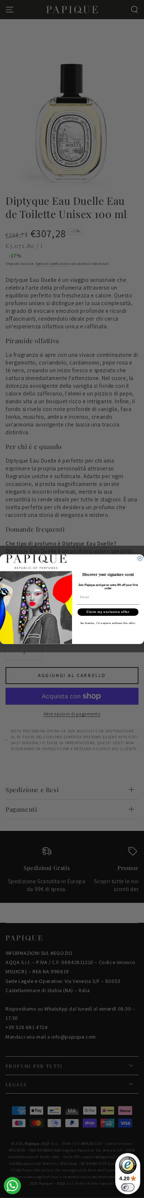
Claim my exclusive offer (108, 612)
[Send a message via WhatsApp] (12, 1185)
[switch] (127, 1187)
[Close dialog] (140, 558)
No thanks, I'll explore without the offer (108, 623)
